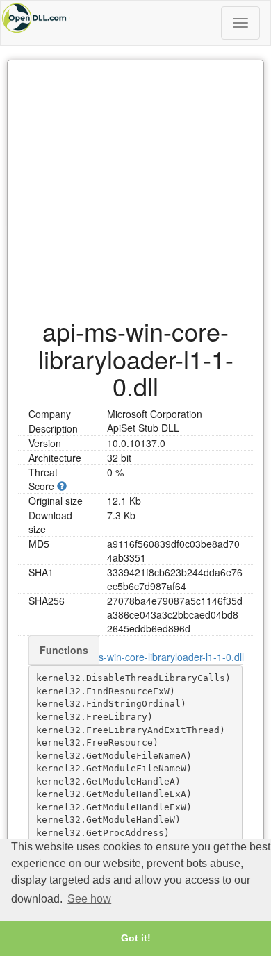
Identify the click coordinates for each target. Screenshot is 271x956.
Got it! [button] (136, 938)
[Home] (135, 18)
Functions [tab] (64, 650)
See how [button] (89, 899)
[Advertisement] (135, 181)
